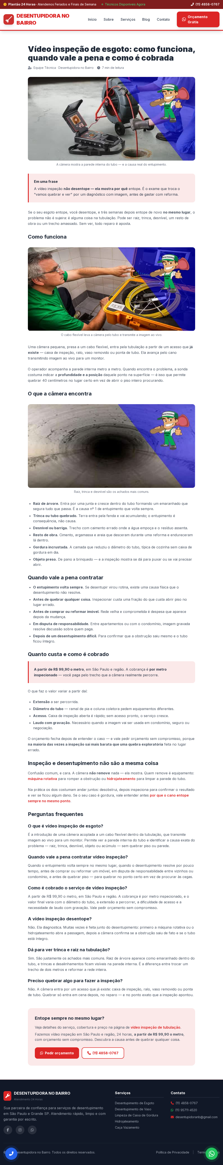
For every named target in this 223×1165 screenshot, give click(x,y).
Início (92, 19)
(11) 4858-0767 (207, 4)
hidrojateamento (121, 779)
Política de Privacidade (172, 1152)
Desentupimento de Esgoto (134, 1103)
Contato (163, 19)
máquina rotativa (42, 779)
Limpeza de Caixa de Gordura (136, 1115)
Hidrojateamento (127, 1121)
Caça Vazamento (127, 1127)
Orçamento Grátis (198, 19)
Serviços (128, 19)
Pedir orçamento (59, 1053)
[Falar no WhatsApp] (212, 1154)
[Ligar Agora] (11, 1154)
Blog (146, 19)
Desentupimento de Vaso (133, 1109)
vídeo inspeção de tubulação (155, 1027)
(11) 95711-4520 (186, 1110)
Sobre (109, 19)
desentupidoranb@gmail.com (197, 1117)
